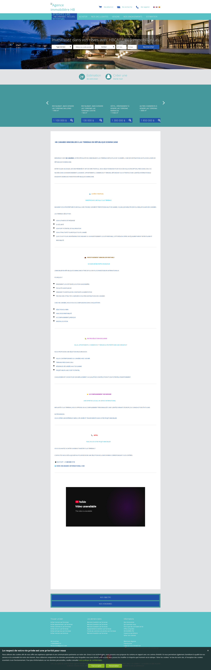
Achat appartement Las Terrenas (62, 624)
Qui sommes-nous (130, 624)
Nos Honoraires (129, 622)
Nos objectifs (105, 597)
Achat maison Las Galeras (59, 633)
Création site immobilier (132, 646)
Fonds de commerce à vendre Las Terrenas (101, 631)
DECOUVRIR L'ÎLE (129, 631)
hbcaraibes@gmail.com (59, 646)
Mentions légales (130, 641)
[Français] (154, 7)
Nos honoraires (105, 604)
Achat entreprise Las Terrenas (61, 631)
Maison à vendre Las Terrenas (97, 622)
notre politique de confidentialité (90, 660)
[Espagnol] (159, 7)
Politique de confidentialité (133, 626)
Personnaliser (114, 666)
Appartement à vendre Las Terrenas (99, 629)
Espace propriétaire (131, 633)
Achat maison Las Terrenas (60, 622)
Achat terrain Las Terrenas (59, 629)
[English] (157, 7)
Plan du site (128, 643)
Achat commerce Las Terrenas (61, 626)
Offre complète (129, 629)
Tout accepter (96, 666)
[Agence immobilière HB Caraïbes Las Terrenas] (64, 18)
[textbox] (83, 47)
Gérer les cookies (130, 635)
